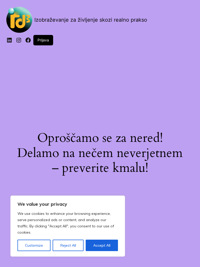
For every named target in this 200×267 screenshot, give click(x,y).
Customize (34, 245)
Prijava (43, 40)
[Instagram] (19, 40)
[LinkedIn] (9, 40)
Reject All (68, 245)
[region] (67, 226)
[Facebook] (28, 40)
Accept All (101, 245)
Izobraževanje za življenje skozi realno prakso (90, 20)
